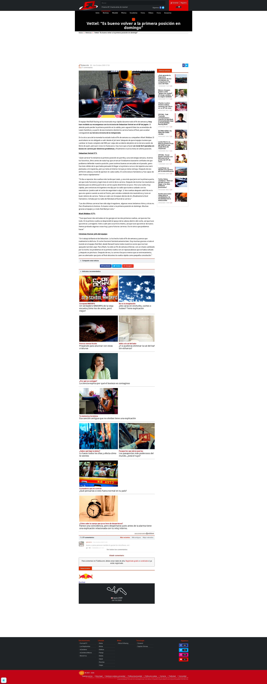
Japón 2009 (117, 598)
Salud (101, 659)
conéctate (144, 561)
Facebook (106, 266)
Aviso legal (99, 676)
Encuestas (167, 13)
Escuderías (133, 13)
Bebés (101, 656)
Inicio (97, 13)
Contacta (163, 676)
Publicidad (172, 676)
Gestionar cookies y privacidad (115, 676)
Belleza (101, 649)
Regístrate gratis (132, 561)
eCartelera (83, 649)
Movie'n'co (83, 656)
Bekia (101, 643)
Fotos (143, 13)
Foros (159, 13)
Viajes (101, 665)
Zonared (140, 643)
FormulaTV (83, 643)
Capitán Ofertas (142, 646)
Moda (101, 646)
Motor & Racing (123, 643)
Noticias (106, 13)
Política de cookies (151, 676)
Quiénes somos (87, 676)
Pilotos (123, 13)
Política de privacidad (135, 676)
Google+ (129, 266)
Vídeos (150, 13)
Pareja (101, 653)
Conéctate (95, 548)
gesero (89, 542)
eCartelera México (86, 653)
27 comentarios (87, 67)
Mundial (115, 13)
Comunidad (182, 676)
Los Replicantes (85, 646)
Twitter (117, 266)
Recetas (102, 662)
